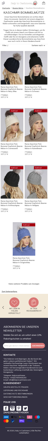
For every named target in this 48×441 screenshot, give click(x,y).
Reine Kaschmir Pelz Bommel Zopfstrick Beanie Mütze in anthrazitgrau (12, 203)
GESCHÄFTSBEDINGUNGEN (15, 397)
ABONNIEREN (38, 346)
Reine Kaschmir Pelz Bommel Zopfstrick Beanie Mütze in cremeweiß (12, 146)
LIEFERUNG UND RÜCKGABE (15, 390)
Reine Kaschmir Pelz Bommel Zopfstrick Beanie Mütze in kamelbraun (36, 146)
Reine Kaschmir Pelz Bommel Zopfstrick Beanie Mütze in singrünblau (24, 260)
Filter (4, 45)
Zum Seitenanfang (11, 291)
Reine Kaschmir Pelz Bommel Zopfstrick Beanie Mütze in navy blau (12, 89)
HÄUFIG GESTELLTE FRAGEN (15, 387)
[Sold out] (12, 124)
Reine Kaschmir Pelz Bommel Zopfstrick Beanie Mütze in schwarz (36, 89)
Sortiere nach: (37, 45)
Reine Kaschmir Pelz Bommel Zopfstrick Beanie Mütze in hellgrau (36, 203)
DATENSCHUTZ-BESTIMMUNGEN (17, 394)
